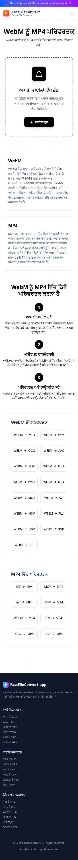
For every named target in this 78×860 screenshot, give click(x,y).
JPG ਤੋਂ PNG (9, 801)
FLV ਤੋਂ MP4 (9, 784)
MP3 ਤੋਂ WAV (9, 732)
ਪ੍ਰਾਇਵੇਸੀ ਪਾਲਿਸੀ (49, 849)
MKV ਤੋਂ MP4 (10, 774)
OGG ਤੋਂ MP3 (10, 742)
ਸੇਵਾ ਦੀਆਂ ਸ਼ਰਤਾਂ (28, 849)
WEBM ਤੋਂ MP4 (11, 779)
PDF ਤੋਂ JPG (9, 822)
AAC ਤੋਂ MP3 (9, 737)
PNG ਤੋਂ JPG (9, 806)
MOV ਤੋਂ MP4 (10, 764)
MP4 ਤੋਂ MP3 (10, 759)
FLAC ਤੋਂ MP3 (10, 727)
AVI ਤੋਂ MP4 (9, 769)
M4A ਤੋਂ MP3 (10, 716)
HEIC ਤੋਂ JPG (9, 817)
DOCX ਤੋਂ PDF (10, 827)
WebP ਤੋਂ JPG (10, 812)
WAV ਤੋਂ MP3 (9, 722)
